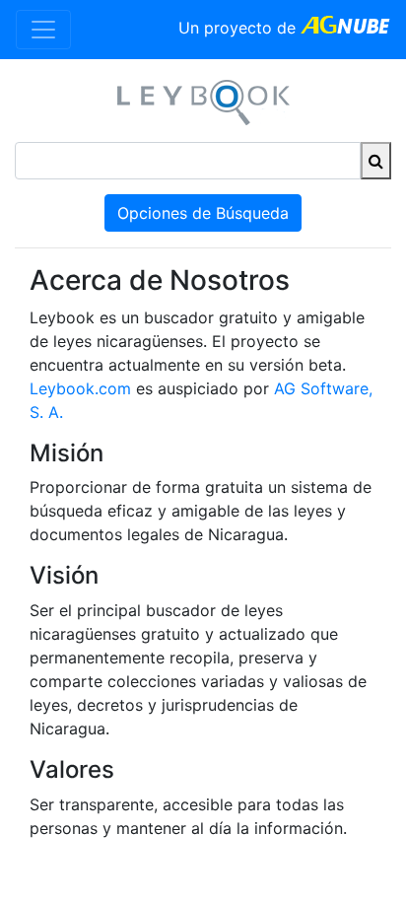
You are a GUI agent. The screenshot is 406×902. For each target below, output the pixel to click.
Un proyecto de (239, 27)
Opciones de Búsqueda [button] (203, 213)
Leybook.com (80, 388)
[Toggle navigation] (43, 29)
